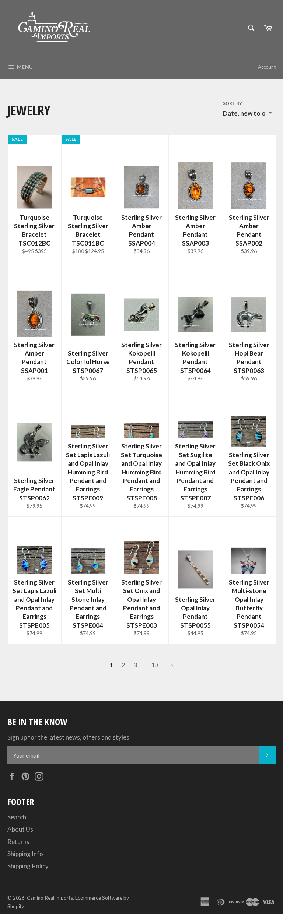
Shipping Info (25, 854)
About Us (20, 829)
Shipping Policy (28, 866)
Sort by (232, 103)
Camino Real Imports (50, 898)
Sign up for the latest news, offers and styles (68, 737)
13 (155, 665)
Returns (18, 842)
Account (267, 67)
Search (16, 817)
